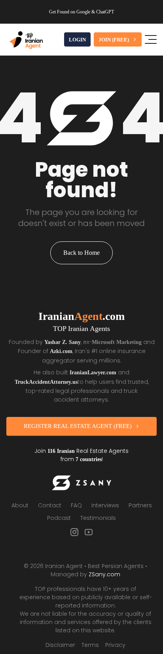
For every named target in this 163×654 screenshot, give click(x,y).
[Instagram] (74, 530)
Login (77, 39)
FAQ (76, 504)
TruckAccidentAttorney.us (57, 381)
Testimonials (98, 516)
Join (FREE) (113, 39)
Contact (49, 504)
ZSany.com (104, 573)
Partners (140, 504)
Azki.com (67, 351)
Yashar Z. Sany (64, 342)
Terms (90, 643)
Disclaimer (60, 643)
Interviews (105, 504)
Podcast (59, 516)
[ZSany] (81, 481)
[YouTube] (88, 530)
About (19, 504)
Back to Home (81, 252)
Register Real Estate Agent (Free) (77, 424)
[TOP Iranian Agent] (26, 39)
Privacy (115, 643)
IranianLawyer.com (93, 372)
